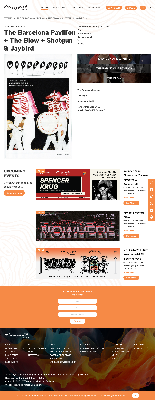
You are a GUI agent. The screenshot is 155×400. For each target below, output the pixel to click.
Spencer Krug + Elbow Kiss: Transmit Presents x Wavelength (136, 177)
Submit (77, 321)
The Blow (114, 78)
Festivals (10, 352)
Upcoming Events (14, 348)
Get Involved (94, 8)
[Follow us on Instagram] (151, 182)
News (30, 352)
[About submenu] (69, 7)
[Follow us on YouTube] (151, 210)
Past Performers (37, 348)
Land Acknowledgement (63, 362)
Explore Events (14, 193)
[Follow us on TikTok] (151, 196)
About (65, 8)
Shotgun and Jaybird (114, 58)
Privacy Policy (142, 348)
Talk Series (11, 358)
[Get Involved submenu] (102, 7)
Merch (115, 355)
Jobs (114, 358)
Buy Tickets (131, 203)
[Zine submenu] (58, 7)
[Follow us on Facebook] (151, 189)
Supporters (56, 358)
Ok (135, 395)
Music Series (11, 355)
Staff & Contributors (61, 352)
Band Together (88, 352)
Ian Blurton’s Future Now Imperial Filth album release (135, 254)
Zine (55, 8)
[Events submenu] (49, 7)
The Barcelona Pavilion (114, 68)
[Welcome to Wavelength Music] (16, 7)
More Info (128, 198)
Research (78, 8)
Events (44, 8)
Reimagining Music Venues (93, 348)
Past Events (11, 362)
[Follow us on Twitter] (151, 203)
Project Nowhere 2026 (134, 215)
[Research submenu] (84, 7)
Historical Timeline (60, 348)
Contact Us (118, 348)
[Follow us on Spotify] (151, 217)
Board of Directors (60, 355)
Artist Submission (121, 352)
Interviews (33, 355)
